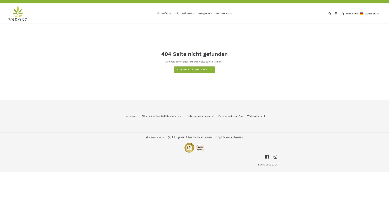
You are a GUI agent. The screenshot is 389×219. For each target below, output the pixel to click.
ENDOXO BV (271, 165)
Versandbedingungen (230, 116)
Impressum (130, 116)
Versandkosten (234, 137)
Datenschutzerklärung (200, 116)
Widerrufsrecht (256, 116)
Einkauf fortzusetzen (192, 69)
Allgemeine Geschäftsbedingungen (162, 116)
